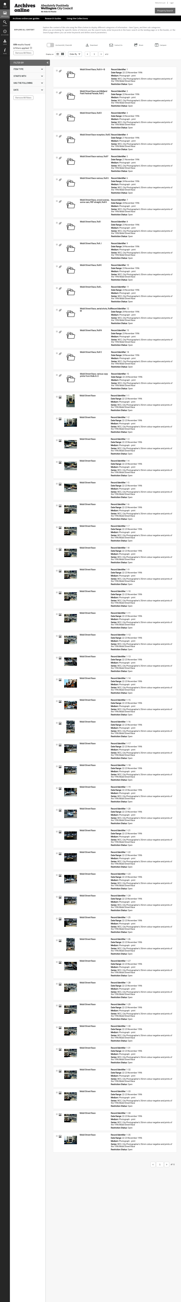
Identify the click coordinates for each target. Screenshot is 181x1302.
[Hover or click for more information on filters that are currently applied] (31, 48)
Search (5, 26)
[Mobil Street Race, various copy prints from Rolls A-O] (70, 379)
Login (5, 44)
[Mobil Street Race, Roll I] (70, 227)
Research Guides (53, 18)
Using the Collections (77, 18)
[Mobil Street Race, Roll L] (70, 292)
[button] (116, 45)
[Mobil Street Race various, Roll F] (70, 161)
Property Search (165, 10)
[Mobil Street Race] (70, 400)
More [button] (5, 53)
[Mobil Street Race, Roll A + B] (70, 74)
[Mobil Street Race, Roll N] (70, 335)
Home (5, 7)
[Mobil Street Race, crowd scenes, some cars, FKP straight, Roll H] (70, 205)
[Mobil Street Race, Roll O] (70, 357)
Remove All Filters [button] (23, 53)
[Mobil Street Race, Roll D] (70, 118)
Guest (163, 3)
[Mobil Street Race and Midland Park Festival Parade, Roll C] (70, 96)
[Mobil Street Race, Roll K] (70, 270)
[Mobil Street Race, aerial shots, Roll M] (70, 313)
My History (5, 35)
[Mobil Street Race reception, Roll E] (70, 140)
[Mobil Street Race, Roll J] (70, 248)
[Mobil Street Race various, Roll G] (70, 183)
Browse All (5, 16)
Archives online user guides (26, 18)
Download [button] (91, 45)
